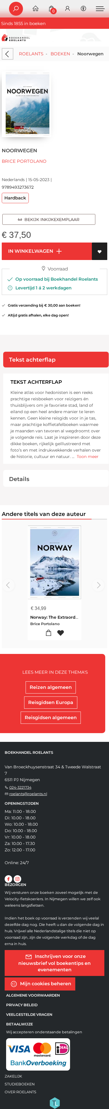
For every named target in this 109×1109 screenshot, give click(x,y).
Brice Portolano (24, 161)
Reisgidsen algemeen (51, 717)
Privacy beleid (21, 1005)
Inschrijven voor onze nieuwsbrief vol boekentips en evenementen (54, 963)
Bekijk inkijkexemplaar (50, 219)
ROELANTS (31, 53)
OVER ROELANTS (20, 1092)
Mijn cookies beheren (45, 983)
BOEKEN (60, 53)
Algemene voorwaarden (33, 995)
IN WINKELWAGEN (30, 251)
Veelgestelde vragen (29, 1014)
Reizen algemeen (51, 687)
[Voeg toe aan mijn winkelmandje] (48, 633)
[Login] (67, 9)
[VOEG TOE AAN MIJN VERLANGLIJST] (99, 251)
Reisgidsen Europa (50, 702)
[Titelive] (54, 1102)
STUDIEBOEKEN (20, 1084)
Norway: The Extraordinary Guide (65, 617)
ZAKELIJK (13, 1076)
